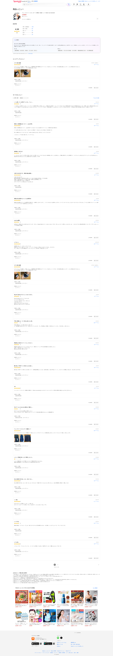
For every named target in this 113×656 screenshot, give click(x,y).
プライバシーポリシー (38, 652)
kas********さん (96, 480)
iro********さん (96, 103)
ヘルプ (99, 1)
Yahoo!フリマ (68, 650)
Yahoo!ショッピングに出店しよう (91, 1)
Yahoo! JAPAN (81, 1)
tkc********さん (96, 222)
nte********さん (96, 200)
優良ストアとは (60, 644)
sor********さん (96, 64)
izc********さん (96, 296)
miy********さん (96, 543)
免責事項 (60, 652)
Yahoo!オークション (61, 650)
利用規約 (51, 652)
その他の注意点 (30, 53)
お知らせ (58, 646)
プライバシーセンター (45, 652)
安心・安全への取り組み (75, 644)
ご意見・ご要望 (75, 652)
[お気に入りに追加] (97, 19)
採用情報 (63, 652)
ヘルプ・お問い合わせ (69, 652)
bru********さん (96, 408)
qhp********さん (96, 322)
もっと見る (95, 587)
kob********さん (96, 430)
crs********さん (96, 388)
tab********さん (96, 125)
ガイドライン (56, 652)
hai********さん (96, 344)
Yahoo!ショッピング (46, 650)
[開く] (17, 73)
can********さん (96, 153)
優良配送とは (73, 642)
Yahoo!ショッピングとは (61, 642)
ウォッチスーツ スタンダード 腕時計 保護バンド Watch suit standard (38, 12)
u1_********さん (96, 501)
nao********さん (96, 523)
